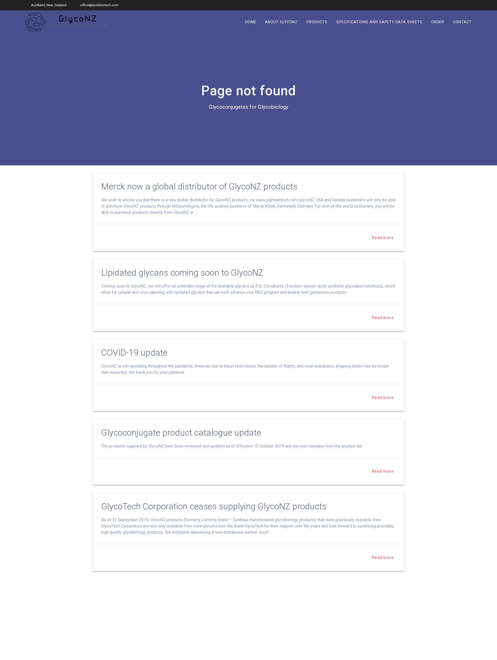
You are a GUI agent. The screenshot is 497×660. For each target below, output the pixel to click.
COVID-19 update (134, 353)
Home (251, 22)
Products (316, 22)
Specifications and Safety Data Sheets (379, 22)
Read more (383, 238)
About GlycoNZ (281, 22)
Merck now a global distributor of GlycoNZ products (199, 186)
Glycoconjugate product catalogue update (181, 433)
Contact (462, 22)
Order (437, 22)
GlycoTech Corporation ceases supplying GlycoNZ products (213, 506)
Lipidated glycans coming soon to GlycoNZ (182, 273)
